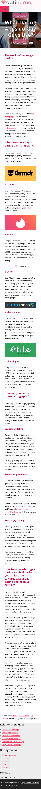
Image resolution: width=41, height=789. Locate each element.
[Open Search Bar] (33, 2)
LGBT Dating (24, 716)
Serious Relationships (11, 735)
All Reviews (6, 758)
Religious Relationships (11, 744)
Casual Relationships (10, 729)
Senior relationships (10, 732)
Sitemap (5, 767)
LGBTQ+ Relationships (11, 738)
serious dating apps (12, 128)
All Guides (6, 761)
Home (15, 716)
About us (5, 764)
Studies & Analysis (9, 755)
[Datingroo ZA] (16, 4)
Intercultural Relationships (13, 741)
